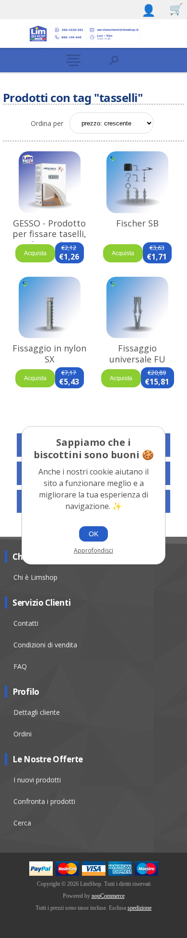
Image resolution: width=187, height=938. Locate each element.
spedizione (140, 907)
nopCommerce (108, 896)
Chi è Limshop (35, 577)
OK (93, 534)
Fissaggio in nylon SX (49, 353)
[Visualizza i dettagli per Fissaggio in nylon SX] (50, 307)
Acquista (35, 253)
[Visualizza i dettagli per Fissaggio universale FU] (137, 307)
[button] (73, 60)
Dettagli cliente (36, 712)
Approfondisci (93, 550)
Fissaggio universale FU (137, 353)
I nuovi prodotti (37, 779)
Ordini (22, 733)
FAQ (20, 666)
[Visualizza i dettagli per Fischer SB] (137, 182)
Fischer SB (137, 223)
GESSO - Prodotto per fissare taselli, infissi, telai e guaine (49, 239)
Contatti (25, 623)
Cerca (22, 822)
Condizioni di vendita (45, 644)
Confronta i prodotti (44, 801)
